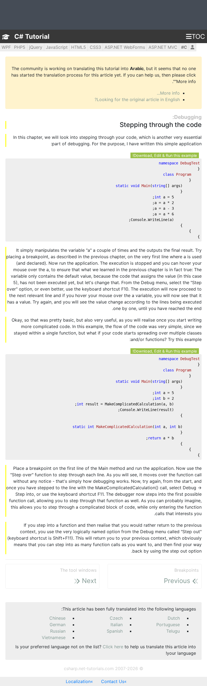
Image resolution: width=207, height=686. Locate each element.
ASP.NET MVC (163, 47)
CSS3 (95, 47)
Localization (78, 681)
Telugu (173, 631)
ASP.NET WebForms (125, 47)
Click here (113, 646)
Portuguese (168, 624)
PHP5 (19, 47)
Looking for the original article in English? (137, 99)
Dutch (174, 618)
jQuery (35, 47)
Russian (57, 631)
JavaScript (57, 47)
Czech (116, 618)
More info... (168, 93)
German (57, 624)
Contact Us (112, 681)
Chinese (57, 618)
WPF (6, 47)
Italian (117, 624)
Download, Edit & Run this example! (165, 155)
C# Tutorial (32, 36)
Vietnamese (53, 637)
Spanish (115, 631)
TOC (198, 36)
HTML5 (78, 47)
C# (184, 47)
